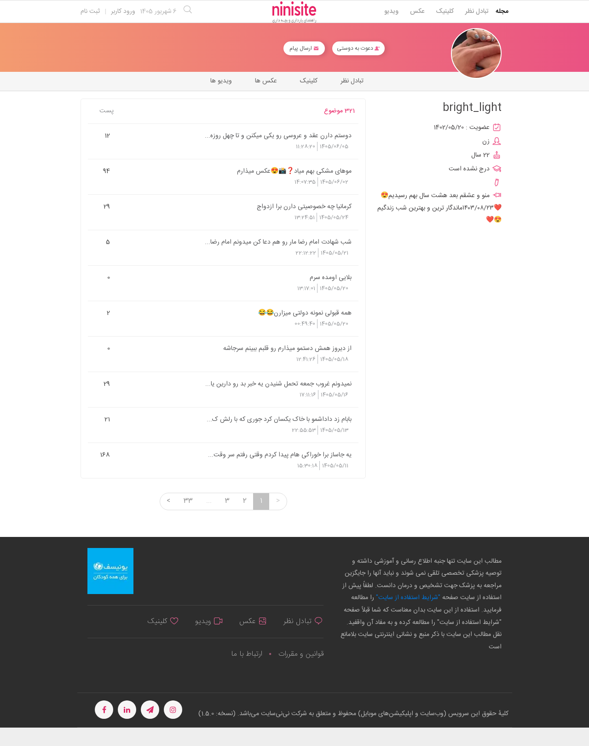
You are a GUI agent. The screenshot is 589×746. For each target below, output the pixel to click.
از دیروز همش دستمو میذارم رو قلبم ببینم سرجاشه (287, 348)
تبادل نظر (477, 11)
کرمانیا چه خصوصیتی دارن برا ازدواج (304, 206)
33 (188, 501)
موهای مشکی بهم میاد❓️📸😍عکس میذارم (294, 171)
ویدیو (391, 11)
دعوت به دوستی (356, 48)
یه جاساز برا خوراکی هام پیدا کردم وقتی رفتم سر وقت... (280, 454)
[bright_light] (476, 53)
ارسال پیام (301, 48)
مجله (502, 11)
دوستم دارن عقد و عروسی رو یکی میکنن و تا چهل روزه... (278, 135)
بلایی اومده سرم (331, 277)
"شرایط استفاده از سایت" (407, 597)
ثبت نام (90, 11)
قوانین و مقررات (300, 654)
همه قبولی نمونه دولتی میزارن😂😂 (305, 313)
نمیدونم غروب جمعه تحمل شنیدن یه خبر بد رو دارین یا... (278, 383)
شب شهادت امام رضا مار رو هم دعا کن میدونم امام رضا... (278, 242)
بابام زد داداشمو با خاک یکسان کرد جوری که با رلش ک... (279, 419)
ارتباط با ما (246, 654)
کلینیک (445, 11)
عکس (417, 11)
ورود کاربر (123, 11)
